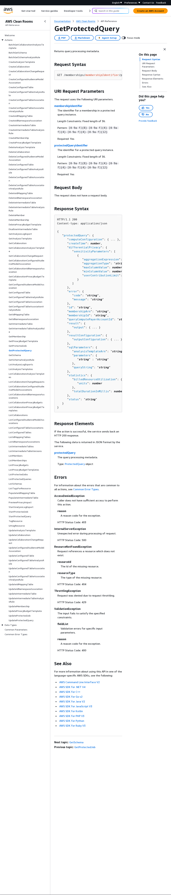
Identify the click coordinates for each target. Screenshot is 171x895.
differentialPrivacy (85, 247)
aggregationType (96, 263)
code (77, 295)
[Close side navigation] (45, 21)
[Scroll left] (19, 10)
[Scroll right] (90, 10)
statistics (77, 375)
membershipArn (80, 311)
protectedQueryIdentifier (71, 145)
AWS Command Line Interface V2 (79, 682)
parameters (82, 355)
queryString (83, 367)
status (74, 399)
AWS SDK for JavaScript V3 (75, 706)
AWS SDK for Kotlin (71, 711)
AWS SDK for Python (71, 720)
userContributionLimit (101, 275)
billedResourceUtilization (95, 379)
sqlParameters (80, 347)
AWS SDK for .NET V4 (72, 687)
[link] (109, 21)
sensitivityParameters (91, 251)
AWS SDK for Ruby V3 (72, 725)
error (73, 291)
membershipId (79, 315)
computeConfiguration (85, 239)
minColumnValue (95, 271)
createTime (77, 243)
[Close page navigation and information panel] (164, 49)
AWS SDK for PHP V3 (71, 716)
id (70, 307)
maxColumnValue (95, 267)
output (79, 327)
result (74, 323)
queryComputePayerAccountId (90, 319)
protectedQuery (75, 235)
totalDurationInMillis (91, 391)
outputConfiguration (90, 339)
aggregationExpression (101, 259)
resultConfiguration (85, 335)
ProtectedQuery (75, 464)
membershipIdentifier (68, 106)
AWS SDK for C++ (69, 691)
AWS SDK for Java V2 (72, 701)
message (80, 299)
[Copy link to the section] (52, 64)
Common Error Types (86, 489)
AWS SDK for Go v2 (70, 696)
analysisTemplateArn (90, 351)
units (83, 383)
